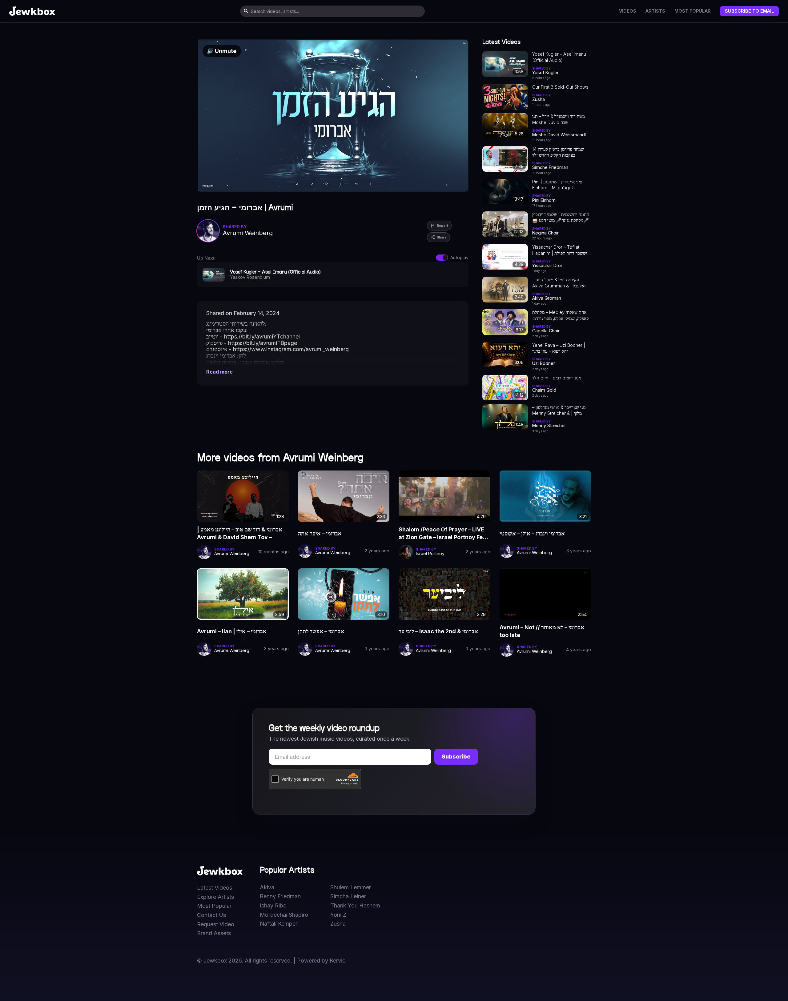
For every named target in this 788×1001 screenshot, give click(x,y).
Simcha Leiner (348, 896)
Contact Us (211, 915)
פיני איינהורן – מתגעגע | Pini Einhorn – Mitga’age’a (557, 184)
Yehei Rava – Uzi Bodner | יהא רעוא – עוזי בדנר (558, 348)
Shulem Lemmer (350, 887)
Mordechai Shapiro (284, 915)
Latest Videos (214, 888)
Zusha (338, 924)
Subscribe (456, 756)
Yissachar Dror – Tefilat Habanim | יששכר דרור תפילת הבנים (559, 250)
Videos (627, 11)
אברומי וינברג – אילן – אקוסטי (532, 533)
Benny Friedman (280, 896)
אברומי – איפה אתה (320, 533)
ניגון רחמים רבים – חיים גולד (556, 377)
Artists (655, 11)
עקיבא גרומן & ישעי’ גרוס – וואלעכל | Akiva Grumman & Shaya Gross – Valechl (559, 283)
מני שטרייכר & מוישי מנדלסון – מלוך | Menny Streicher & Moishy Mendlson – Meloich (560, 410)
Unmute (221, 51)
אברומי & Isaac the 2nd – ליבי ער (438, 631)
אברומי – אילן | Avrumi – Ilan (232, 631)
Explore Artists (215, 897)
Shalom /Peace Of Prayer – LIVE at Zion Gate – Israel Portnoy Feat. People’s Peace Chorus (444, 533)
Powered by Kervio (321, 960)
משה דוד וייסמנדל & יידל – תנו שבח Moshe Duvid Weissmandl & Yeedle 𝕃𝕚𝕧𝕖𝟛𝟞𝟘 (558, 119)
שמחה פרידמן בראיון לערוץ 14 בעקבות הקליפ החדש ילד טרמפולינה (558, 152)
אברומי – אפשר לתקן (321, 631)
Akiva (267, 887)
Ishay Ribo (273, 906)
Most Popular (692, 11)
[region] (332, 115)
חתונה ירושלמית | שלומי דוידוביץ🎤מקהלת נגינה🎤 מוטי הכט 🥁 (560, 217)
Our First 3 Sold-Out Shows (560, 87)
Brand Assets (214, 933)
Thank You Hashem (355, 906)
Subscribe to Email (749, 11)
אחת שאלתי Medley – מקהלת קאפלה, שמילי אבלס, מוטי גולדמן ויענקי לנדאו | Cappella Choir (560, 315)
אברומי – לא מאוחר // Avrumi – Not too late (542, 631)
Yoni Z (338, 915)
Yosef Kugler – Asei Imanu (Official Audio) (559, 56)
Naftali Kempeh (279, 924)
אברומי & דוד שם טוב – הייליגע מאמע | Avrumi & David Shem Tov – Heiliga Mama (239, 533)
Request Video (215, 924)
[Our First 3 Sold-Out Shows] (505, 97)
